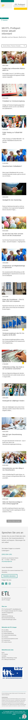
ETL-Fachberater (6, 609)
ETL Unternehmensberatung (9, 635)
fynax (3, 652)
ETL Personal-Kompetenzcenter (10, 638)
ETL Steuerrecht (6, 640)
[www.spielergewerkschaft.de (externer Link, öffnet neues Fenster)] (12, 673)
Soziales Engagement (7, 612)
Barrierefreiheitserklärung (8, 617)
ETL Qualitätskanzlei (15, 609)
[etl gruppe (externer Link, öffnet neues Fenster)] (6, 583)
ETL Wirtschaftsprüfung (8, 633)
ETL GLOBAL (5, 630)
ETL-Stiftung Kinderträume (8, 659)
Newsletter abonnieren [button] (9, 576)
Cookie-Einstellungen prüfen (9, 619)
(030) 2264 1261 (7, 554)
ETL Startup (5, 654)
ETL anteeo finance (7, 642)
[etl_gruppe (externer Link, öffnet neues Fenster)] (10, 583)
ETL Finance (5, 637)
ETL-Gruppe (5, 610)
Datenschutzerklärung (7, 616)
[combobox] (14, 46)
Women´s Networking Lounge (9, 657)
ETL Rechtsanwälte (7, 631)
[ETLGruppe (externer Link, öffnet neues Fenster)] (3, 583)
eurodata (4, 656)
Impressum (4, 614)
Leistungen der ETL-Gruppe (15, 610)
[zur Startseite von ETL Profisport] (19, 5)
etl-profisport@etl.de (7, 561)
